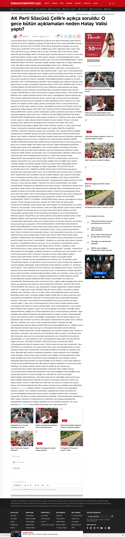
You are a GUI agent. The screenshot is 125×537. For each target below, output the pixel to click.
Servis (46, 3)
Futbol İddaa (29, 515)
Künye (12, 521)
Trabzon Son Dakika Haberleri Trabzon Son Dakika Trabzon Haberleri (33, 13)
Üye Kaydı (14, 518)
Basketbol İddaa (31, 518)
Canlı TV (16, 9)
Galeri (95, 3)
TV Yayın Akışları (61, 528)
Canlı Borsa (42, 9)
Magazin (78, 3)
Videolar (86, 3)
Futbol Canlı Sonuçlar (47, 524)
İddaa (109, 9)
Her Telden (60, 13)
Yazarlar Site (75, 518)
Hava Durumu (29, 9)
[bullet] (38, 485)
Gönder (17, 485)
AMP (73, 528)
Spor (61, 3)
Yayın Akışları (56, 9)
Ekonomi (69, 3)
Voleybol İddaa (30, 528)
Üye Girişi (13, 515)
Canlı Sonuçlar (97, 9)
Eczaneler (84, 9)
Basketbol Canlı (76, 524)
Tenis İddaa (74, 521)
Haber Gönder (60, 521)
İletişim (13, 528)
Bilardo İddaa (30, 524)
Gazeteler (59, 515)
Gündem (54, 3)
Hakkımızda (14, 524)
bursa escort (22, 388)
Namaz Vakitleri (71, 9)
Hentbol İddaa (30, 521)
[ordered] (35, 485)
